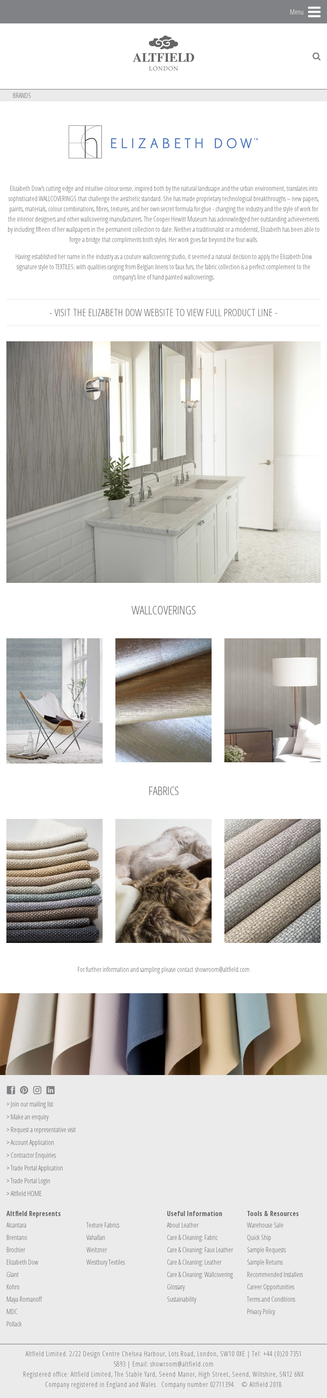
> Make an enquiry (27, 1116)
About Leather (182, 1225)
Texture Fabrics (102, 1225)
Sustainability (181, 1299)
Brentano (16, 1237)
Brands (22, 95)
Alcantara (16, 1225)
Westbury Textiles (105, 1262)
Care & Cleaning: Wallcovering (200, 1274)
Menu (297, 11)
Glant (12, 1274)
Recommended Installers (275, 1274)
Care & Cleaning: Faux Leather (200, 1249)
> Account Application (30, 1142)
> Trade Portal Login (28, 1180)
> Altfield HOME (24, 1193)
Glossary (176, 1286)
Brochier (15, 1249)
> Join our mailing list (29, 1104)
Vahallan (95, 1237)
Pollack (14, 1324)
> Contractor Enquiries (31, 1155)
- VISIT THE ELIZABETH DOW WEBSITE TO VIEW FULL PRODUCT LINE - (163, 312)
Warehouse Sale (265, 1225)
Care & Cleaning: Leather (194, 1262)
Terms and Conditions (271, 1299)
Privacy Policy (261, 1311)
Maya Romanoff (24, 1299)
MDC (11, 1311)
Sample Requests (266, 1249)
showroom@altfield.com (222, 969)
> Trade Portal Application (34, 1168)
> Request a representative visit (41, 1129)
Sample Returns (265, 1262)
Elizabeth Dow (22, 1262)
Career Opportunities (270, 1286)
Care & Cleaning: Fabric (192, 1237)
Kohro (13, 1286)
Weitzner (96, 1249)
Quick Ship (259, 1237)
